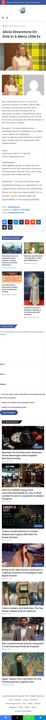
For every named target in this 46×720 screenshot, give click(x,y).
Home (6, 26)
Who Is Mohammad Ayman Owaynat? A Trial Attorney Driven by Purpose (23, 645)
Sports (33, 707)
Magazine (13, 707)
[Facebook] (4, 222)
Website (3, 384)
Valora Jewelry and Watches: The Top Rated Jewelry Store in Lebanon (22, 610)
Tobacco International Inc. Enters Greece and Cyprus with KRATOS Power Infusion (20, 534)
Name (3, 364)
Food (24, 703)
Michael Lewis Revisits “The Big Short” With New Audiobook (33, 258)
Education (33, 700)
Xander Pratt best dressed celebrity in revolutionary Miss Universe (32, 311)
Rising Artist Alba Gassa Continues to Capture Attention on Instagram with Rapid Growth (22, 572)
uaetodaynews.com (16, 213)
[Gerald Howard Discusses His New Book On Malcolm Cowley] (12, 277)
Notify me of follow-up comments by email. (18, 402)
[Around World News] (23, 10)
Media (21, 707)
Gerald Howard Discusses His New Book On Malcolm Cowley (10, 288)
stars (24, 102)
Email (2, 374)
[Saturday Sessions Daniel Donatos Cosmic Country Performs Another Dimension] (12, 248)
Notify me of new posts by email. (14, 407)
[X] (10, 222)
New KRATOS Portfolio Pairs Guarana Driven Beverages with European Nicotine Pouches (22, 455)
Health (30, 703)
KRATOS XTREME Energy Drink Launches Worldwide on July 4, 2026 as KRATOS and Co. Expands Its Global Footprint (23, 494)
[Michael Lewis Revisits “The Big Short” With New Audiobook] (34, 248)
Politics (27, 707)
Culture (25, 700)
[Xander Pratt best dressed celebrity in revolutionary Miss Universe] (34, 288)
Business (18, 700)
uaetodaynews (8, 162)
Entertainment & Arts (17, 26)
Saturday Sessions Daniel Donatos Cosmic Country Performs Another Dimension (10, 260)
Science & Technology (23, 711)
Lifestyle (37, 703)
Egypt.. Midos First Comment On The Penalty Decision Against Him (21, 680)
